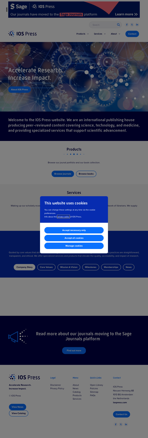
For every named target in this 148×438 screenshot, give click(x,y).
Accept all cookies (74, 238)
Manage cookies (74, 245)
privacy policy (63, 216)
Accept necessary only (74, 230)
